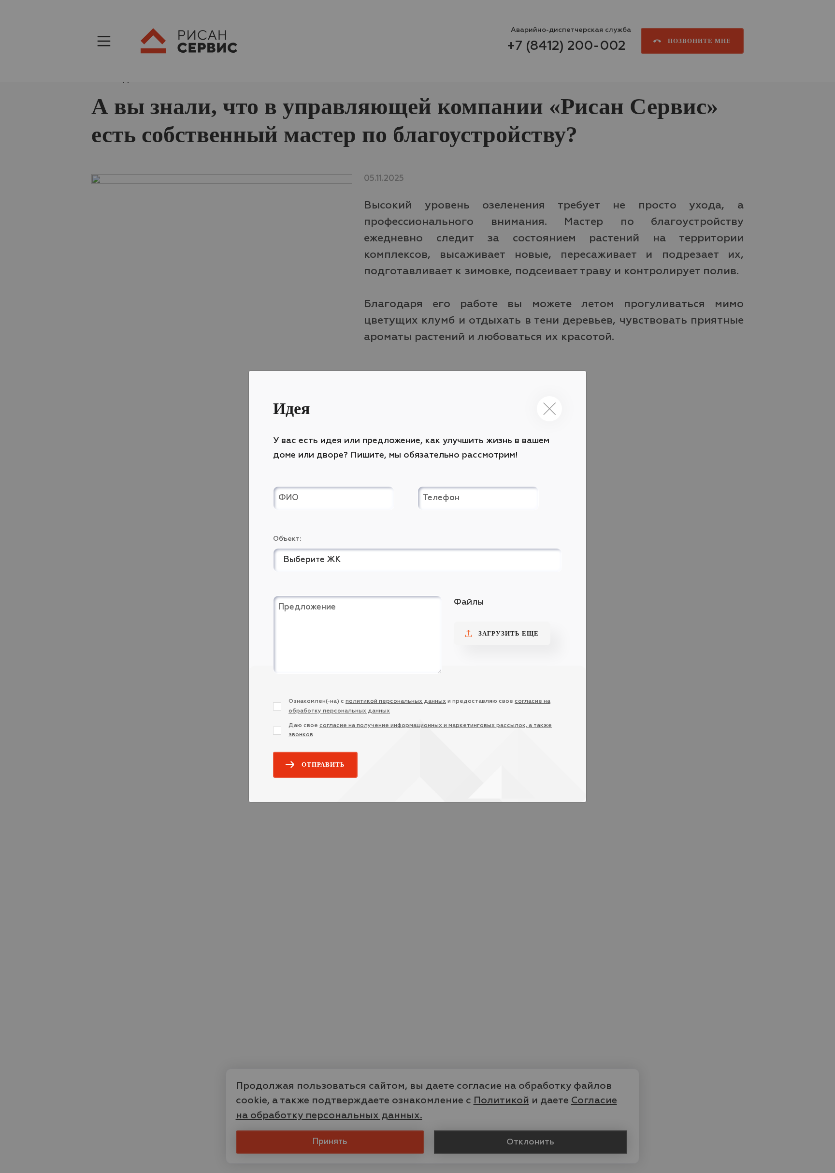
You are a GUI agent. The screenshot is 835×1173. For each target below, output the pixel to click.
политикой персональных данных (396, 701)
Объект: (287, 538)
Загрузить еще (508, 633)
